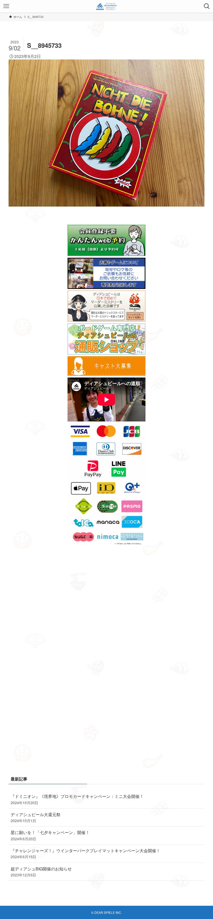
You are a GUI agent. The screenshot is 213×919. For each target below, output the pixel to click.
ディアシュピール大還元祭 (36, 817)
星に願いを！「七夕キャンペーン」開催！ (50, 835)
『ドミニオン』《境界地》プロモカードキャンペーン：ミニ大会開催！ (77, 799)
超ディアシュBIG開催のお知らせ (41, 871)
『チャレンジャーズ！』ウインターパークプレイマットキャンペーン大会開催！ (85, 853)
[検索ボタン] (207, 6)
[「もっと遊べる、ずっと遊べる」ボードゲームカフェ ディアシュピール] (106, 6)
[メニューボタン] (6, 6)
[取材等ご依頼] (106, 287)
